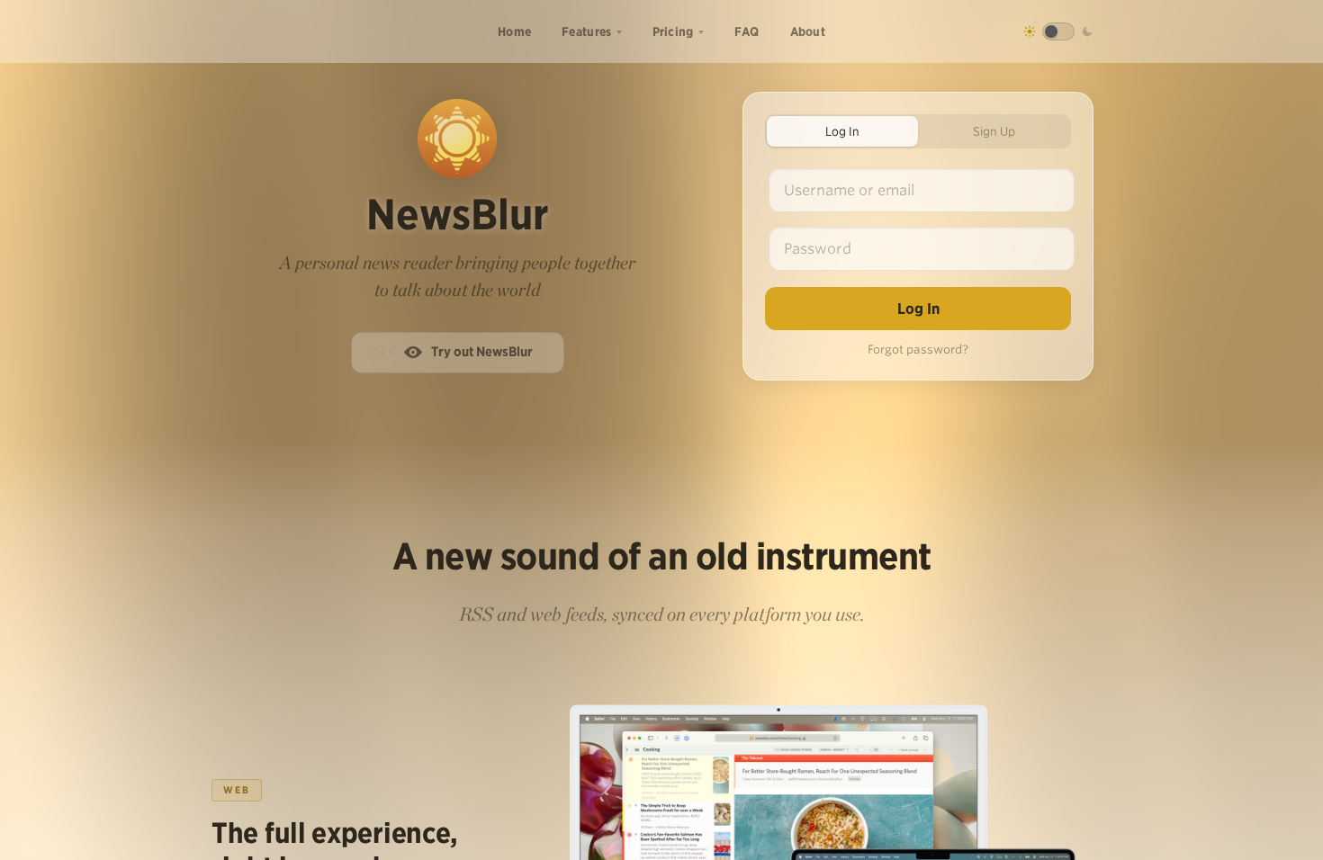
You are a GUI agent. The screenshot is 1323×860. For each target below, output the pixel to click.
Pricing (673, 31)
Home (514, 31)
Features (586, 31)
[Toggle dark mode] (1058, 31)
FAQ (747, 31)
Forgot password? (918, 349)
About (808, 31)
